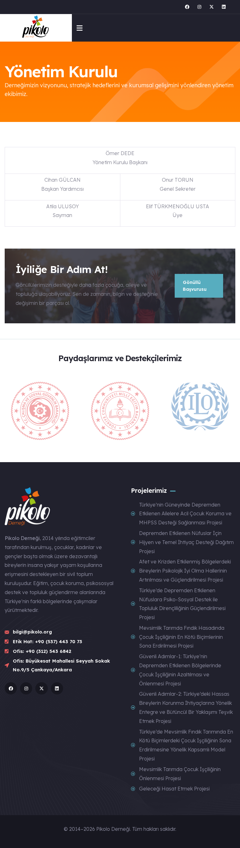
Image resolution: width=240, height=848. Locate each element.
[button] (232, 411)
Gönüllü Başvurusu (195, 286)
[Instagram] (199, 7)
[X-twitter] (211, 7)
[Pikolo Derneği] (36, 28)
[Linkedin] (224, 7)
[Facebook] (187, 7)
